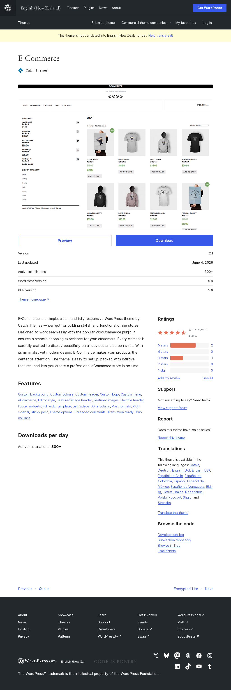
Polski (162, 497)
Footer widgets (29, 406)
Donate (145, 629)
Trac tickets (167, 551)
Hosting (24, 629)
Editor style (46, 400)
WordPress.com (191, 615)
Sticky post (39, 412)
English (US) (201, 470)
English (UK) (181, 470)
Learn (102, 615)
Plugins (63, 629)
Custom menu (131, 394)
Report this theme (171, 437)
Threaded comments (90, 412)
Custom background (33, 394)
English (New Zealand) (77, 661)
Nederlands (194, 492)
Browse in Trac (169, 545)
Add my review (169, 378)
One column (101, 406)
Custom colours (62, 394)
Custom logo (109, 394)
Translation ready (120, 412)
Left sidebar (81, 406)
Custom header (86, 394)
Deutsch (164, 470)
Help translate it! (160, 35)
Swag (144, 636)
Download (164, 240)
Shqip (187, 497)
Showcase (66, 615)
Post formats (121, 406)
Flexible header (132, 400)
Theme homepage (32, 299)
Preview (65, 240)
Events (143, 622)
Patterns (64, 636)
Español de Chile (170, 476)
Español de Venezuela (187, 486)
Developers (107, 629)
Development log (171, 535)
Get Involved (147, 615)
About (22, 615)
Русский (175, 497)
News (22, 622)
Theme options (61, 412)
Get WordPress (209, 8)
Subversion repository (174, 540)
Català (194, 465)
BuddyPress (188, 636)
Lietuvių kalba (173, 492)
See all (208, 378)
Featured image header (74, 400)
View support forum (172, 408)
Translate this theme (173, 513)
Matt (183, 622)
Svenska (164, 503)
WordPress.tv (110, 636)
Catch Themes (37, 70)
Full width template (57, 406)
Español (179, 481)
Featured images (106, 400)
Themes (24, 23)
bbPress (186, 629)
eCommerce (27, 400)
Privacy (23, 636)
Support (104, 622)
